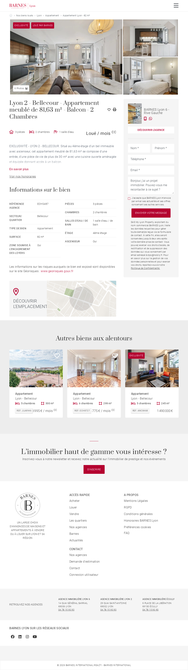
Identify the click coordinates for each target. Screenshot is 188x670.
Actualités (76, 540)
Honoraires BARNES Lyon (141, 520)
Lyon (39, 15)
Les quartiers (78, 520)
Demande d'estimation (84, 561)
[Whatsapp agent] (150, 118)
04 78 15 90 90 (66, 610)
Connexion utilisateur (83, 574)
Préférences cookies (137, 527)
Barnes (74, 533)
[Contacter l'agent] (145, 118)
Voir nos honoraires (22, 176)
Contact (74, 568)
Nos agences (78, 527)
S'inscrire (94, 469)
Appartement (52, 15)
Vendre (74, 514)
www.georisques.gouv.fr (57, 271)
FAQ (126, 533)
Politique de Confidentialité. (145, 268)
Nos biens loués (24, 15)
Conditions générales (138, 514)
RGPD (128, 507)
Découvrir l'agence (151, 129)
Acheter (74, 501)
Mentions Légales (136, 501)
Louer (73, 507)
